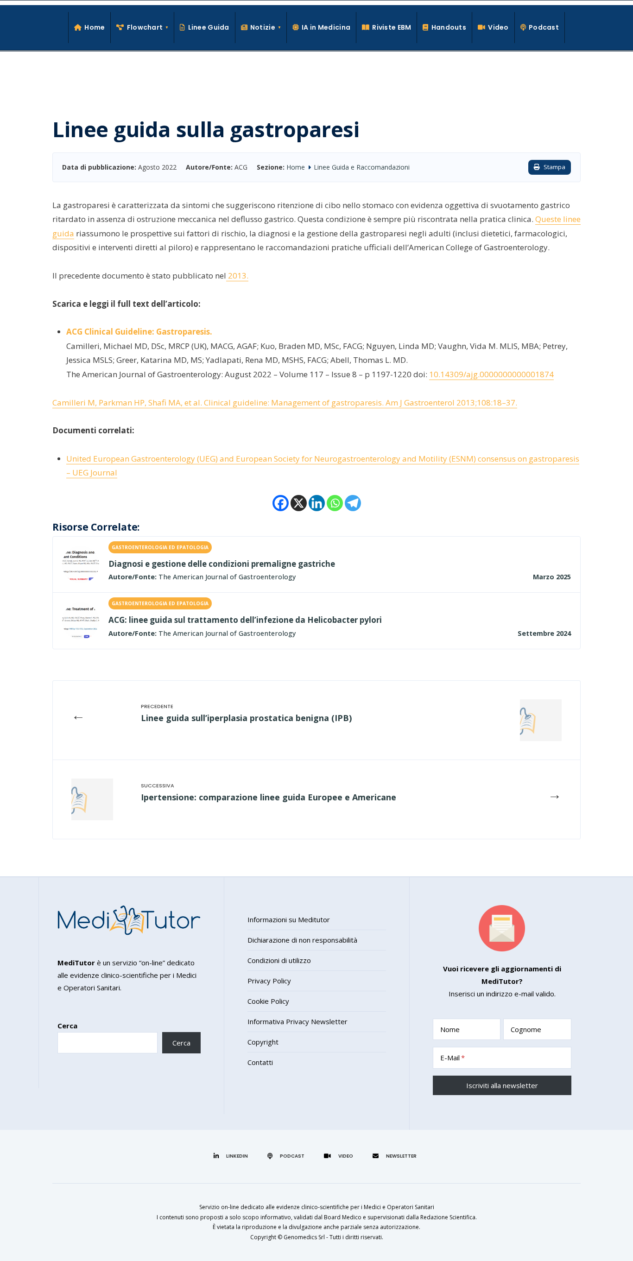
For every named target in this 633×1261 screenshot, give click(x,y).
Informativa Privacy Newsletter (297, 1021)
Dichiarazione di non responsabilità (302, 939)
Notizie (262, 27)
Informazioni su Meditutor (288, 919)
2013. (237, 275)
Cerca (67, 1025)
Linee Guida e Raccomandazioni (362, 167)
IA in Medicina (326, 27)
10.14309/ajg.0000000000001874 (491, 374)
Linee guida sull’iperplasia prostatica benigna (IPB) (246, 717)
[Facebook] (280, 503)
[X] (299, 503)
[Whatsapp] (335, 503)
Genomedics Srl (304, 1237)
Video (498, 27)
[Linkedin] (317, 503)
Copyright (263, 1041)
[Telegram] (353, 503)
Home (94, 27)
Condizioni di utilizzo (279, 960)
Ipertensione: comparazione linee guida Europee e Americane (268, 797)
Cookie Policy (268, 1001)
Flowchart (145, 27)
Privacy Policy (269, 980)
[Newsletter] (396, 1155)
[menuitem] (142, 27)
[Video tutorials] (339, 1155)
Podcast (544, 27)
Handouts (448, 27)
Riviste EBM (391, 27)
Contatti (260, 1062)
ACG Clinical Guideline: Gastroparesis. (139, 331)
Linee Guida (208, 27)
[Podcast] (287, 1155)
